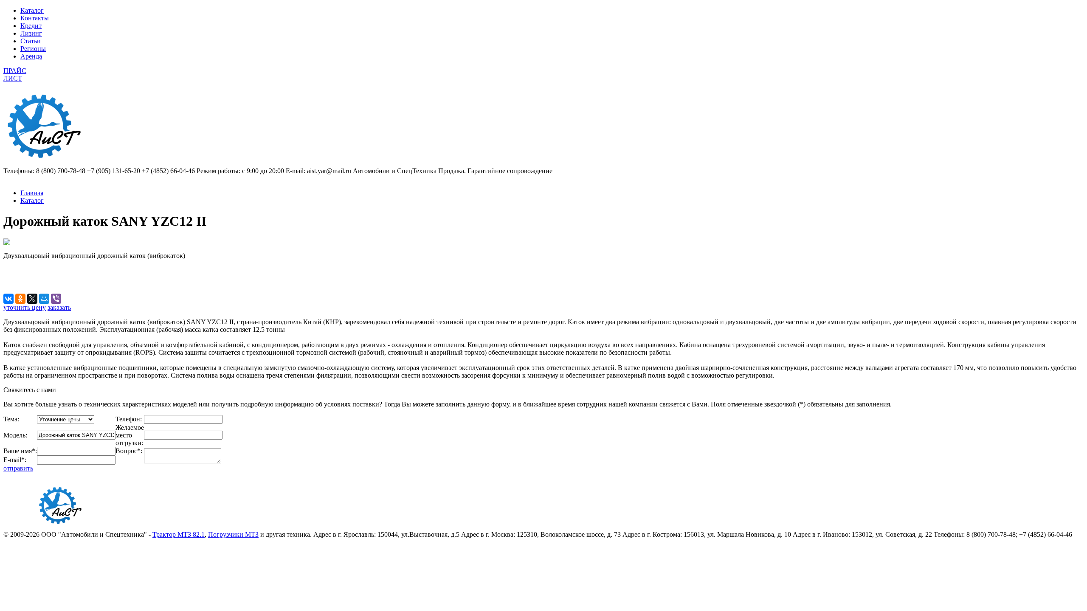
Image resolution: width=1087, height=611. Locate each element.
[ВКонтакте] (8, 299)
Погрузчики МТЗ (233, 534)
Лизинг (31, 33)
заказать (59, 307)
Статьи (30, 41)
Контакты (34, 18)
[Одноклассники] (20, 299)
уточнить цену (24, 307)
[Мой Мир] (44, 299)
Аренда (31, 56)
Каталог (32, 10)
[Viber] (56, 299)
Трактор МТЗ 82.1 (178, 534)
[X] (32, 299)
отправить (18, 468)
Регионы (33, 48)
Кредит (31, 25)
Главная (31, 192)
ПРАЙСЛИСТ (14, 74)
